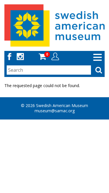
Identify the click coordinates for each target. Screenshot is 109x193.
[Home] (54, 25)
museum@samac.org (55, 110)
